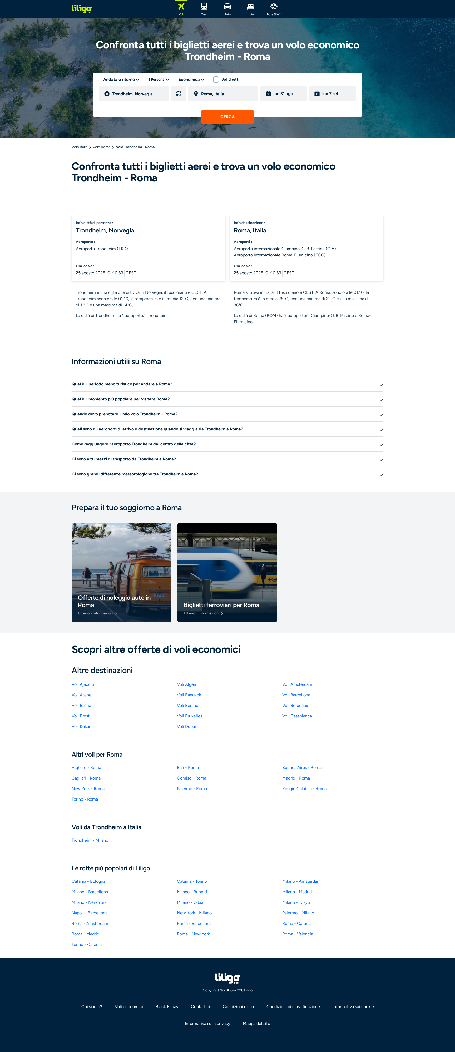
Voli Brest (81, 715)
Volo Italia (79, 147)
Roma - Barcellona (194, 923)
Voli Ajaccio (83, 684)
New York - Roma (88, 788)
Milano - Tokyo (296, 902)
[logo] (82, 9)
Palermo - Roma (192, 788)
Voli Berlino (187, 705)
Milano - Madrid (297, 891)
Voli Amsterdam (297, 684)
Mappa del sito (256, 1023)
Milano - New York (89, 902)
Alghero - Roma (86, 767)
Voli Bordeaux (295, 705)
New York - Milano (194, 912)
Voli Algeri (186, 684)
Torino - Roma (85, 799)
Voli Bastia (81, 705)
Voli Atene (81, 694)
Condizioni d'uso (238, 1006)
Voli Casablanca (297, 715)
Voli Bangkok (189, 694)
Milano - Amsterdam (301, 881)
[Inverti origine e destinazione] (178, 93)
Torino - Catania (87, 944)
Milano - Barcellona (90, 891)
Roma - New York (193, 933)
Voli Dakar (81, 726)
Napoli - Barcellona (89, 912)
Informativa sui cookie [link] (353, 1006)
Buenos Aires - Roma (302, 767)
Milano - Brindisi (192, 891)
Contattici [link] (200, 1006)
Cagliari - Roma (86, 778)
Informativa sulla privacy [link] (207, 1023)
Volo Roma (101, 147)
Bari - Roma (188, 767)
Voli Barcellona (296, 694)
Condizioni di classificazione (293, 1006)
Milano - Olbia (190, 902)
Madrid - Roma (296, 778)
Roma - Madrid (85, 933)
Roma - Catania (296, 923)
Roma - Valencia (297, 933)
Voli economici (129, 1006)
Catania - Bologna (88, 881)
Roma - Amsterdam (90, 923)
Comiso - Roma (191, 778)
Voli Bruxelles (189, 715)
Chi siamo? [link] (91, 1006)
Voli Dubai (186, 726)
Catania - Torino (192, 881)
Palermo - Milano (298, 912)
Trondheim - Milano (90, 840)
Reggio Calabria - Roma (304, 788)
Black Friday (167, 1006)
